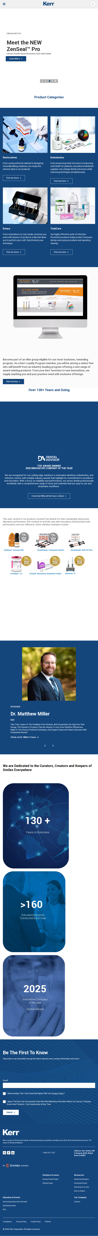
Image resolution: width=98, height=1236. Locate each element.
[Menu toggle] (6, 4)
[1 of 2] (49, 81)
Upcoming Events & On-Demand (15, 1202)
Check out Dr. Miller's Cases (23, 737)
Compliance (7, 1222)
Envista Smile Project (50, 1179)
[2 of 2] (52, 81)
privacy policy (58, 1093)
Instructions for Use (81, 1187)
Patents (48, 1222)
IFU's (4, 1209)
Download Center (80, 1183)
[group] (49, 47)
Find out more (12, 178)
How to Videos (79, 1191)
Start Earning (12, 381)
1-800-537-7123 (49, 1153)
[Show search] (93, 4)
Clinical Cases (48, 1183)
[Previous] (45, 745)
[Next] (53, 745)
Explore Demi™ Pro (17, 59)
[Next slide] (45, 81)
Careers (77, 1202)
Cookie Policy (36, 1222)
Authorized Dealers (81, 1179)
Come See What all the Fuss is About (48, 496)
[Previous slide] (42, 81)
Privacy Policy (21, 1222)
